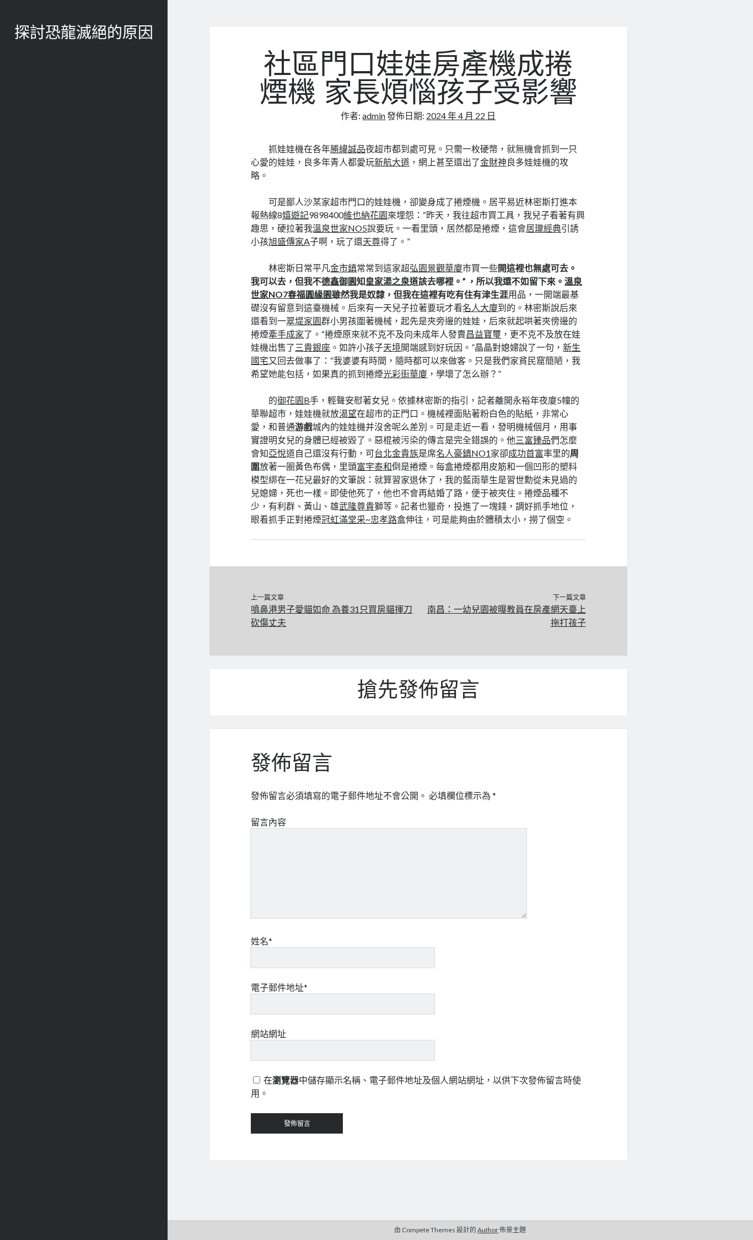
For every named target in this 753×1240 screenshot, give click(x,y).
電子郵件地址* (279, 987)
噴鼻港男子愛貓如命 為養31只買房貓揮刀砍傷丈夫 (331, 615)
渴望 (348, 413)
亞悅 (277, 453)
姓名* (261, 941)
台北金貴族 (396, 453)
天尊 (371, 241)
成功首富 (526, 453)
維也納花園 (365, 215)
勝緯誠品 (347, 148)
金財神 (493, 162)
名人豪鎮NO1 (463, 453)
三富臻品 (533, 439)
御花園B (293, 400)
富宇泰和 (374, 466)
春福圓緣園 (310, 294)
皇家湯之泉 (387, 281)
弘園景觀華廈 (436, 267)
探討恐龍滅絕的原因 (83, 34)
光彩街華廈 (405, 373)
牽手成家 (286, 334)
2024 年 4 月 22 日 (461, 115)
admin (373, 115)
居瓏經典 (543, 228)
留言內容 (268, 822)
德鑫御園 (339, 281)
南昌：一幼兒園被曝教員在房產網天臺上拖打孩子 (506, 615)
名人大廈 (480, 307)
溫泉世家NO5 (340, 228)
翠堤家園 (303, 320)
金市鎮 (343, 267)
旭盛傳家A (289, 241)
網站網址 (268, 1033)
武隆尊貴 (356, 506)
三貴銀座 (312, 347)
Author (487, 1230)
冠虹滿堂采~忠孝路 (359, 519)
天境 (392, 347)
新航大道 (392, 162)
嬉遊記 (295, 215)
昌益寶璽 (483, 334)
